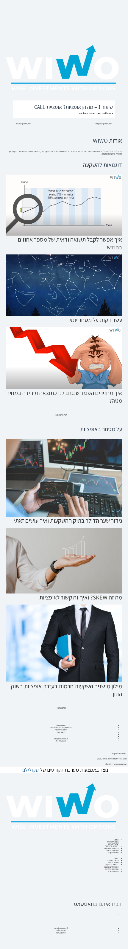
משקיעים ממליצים (111, 850)
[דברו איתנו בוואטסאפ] (114, 892)
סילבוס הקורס (113, 852)
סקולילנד (29, 770)
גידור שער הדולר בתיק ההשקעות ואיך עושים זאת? (67, 520)
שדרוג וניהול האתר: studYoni (116, 764)
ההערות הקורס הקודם (105, 123)
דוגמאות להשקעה (111, 846)
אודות (116, 839)
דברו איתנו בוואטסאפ (98, 904)
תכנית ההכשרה (112, 841)
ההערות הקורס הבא (22, 123)
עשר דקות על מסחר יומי (95, 320)
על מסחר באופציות (111, 848)
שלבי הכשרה (113, 844)
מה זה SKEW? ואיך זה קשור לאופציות (80, 597)
